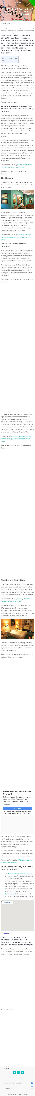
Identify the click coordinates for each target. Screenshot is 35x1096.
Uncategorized (8, 1009)
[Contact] (22, 1072)
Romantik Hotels (10, 894)
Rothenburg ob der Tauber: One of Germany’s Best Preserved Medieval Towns (16, 438)
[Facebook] (14, 1072)
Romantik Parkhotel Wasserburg (19, 873)
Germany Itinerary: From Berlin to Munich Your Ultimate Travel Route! (16, 237)
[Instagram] (18, 1072)
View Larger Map (5, 933)
